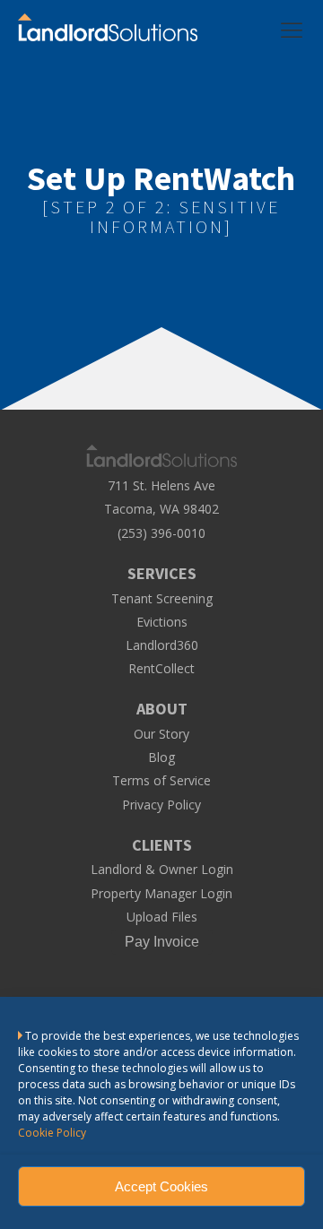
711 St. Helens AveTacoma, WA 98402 (161, 496)
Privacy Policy (161, 805)
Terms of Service (161, 781)
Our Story (161, 734)
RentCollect (161, 669)
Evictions (162, 622)
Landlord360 (162, 645)
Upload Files (162, 917)
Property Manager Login (161, 894)
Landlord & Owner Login (162, 869)
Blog (161, 757)
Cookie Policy (52, 1132)
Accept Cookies (161, 1186)
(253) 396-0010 (161, 533)
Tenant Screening (162, 599)
